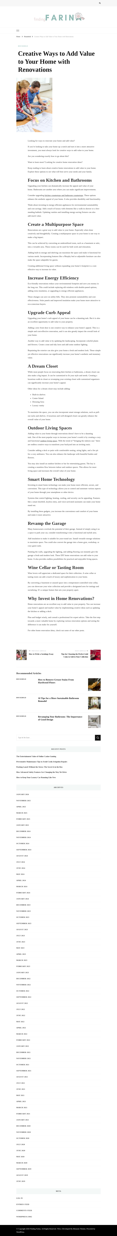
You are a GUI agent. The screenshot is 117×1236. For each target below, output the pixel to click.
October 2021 (22, 1065)
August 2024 (22, 856)
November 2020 (23, 1132)
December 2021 (23, 1052)
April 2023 (21, 954)
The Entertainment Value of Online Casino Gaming (36, 756)
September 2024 (23, 850)
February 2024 (23, 893)
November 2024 (23, 837)
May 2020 (20, 1157)
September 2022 (23, 997)
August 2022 (22, 1003)
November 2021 (23, 1058)
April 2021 (21, 1101)
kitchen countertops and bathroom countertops (64, 195)
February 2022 (23, 1040)
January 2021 (22, 1120)
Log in (19, 1198)
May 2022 (20, 1022)
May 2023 (20, 948)
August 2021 (22, 1077)
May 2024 (20, 874)
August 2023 (22, 929)
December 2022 (23, 979)
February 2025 (23, 819)
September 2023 (23, 923)
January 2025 (22, 825)
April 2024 (21, 880)
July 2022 (20, 1009)
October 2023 (22, 917)
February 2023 (23, 966)
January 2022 (22, 1046)
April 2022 (21, 1028)
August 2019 (22, 1175)
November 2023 (23, 911)
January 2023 (22, 972)
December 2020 (23, 1126)
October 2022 (22, 991)
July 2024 (20, 862)
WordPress (20, 1232)
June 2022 (20, 1015)
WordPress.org (24, 1217)
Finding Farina (35, 1229)
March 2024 (21, 886)
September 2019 (23, 1169)
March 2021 (21, 1107)
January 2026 (22, 794)
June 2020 (20, 1150)
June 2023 (20, 942)
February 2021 (23, 1114)
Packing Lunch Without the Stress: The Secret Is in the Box (39, 767)
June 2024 (20, 868)
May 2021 (20, 1095)
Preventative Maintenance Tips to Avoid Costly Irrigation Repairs (41, 762)
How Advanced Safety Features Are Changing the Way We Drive (41, 772)
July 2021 (20, 1083)
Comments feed (24, 1210)
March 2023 (21, 960)
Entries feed (22, 1204)
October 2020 (22, 1138)
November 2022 (23, 985)
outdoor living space (48, 441)
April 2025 (21, 807)
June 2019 (20, 1181)
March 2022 (21, 1034)
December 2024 (23, 831)
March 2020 (21, 1163)
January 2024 (22, 899)
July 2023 (20, 936)
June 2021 (20, 1089)
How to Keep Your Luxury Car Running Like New (36, 777)
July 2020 (20, 1144)
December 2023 (23, 905)
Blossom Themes (79, 1229)
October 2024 (22, 843)
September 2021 (23, 1071)
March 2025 (21, 813)
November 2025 (23, 801)
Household (23, 46)
